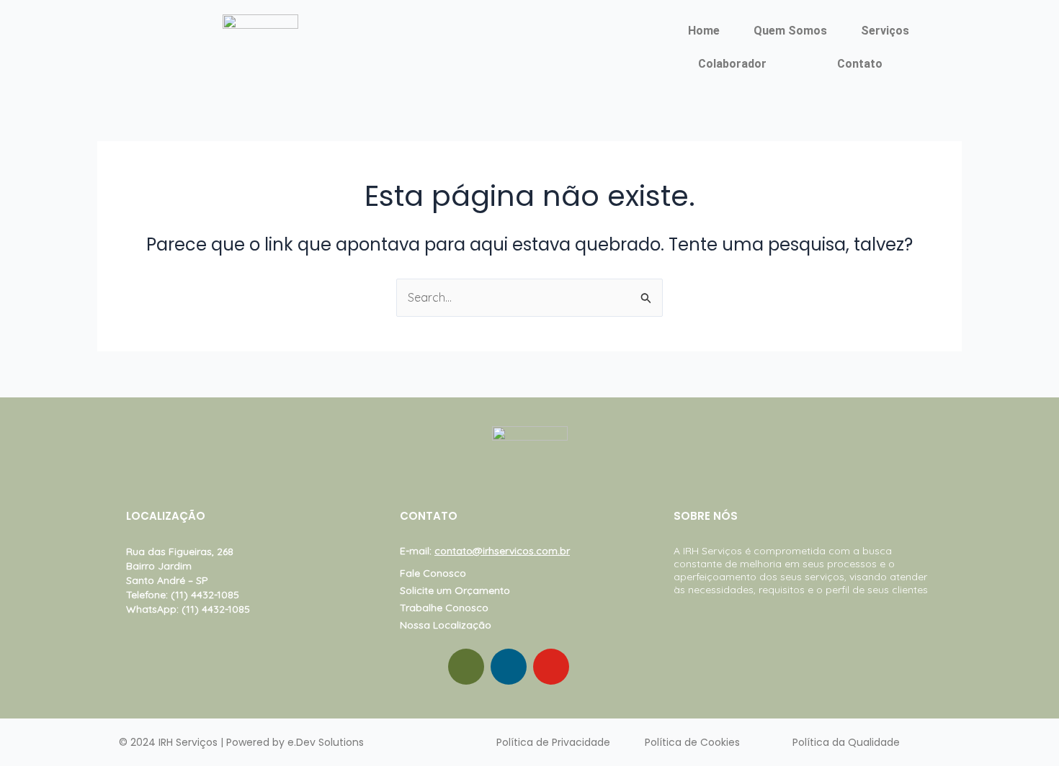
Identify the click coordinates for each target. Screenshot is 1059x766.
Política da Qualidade (846, 742)
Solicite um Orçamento (455, 590)
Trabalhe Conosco (444, 607)
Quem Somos (790, 30)
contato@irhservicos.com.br (502, 550)
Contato (859, 64)
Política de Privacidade (553, 742)
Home (704, 30)
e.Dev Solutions (325, 742)
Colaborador (732, 64)
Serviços (885, 30)
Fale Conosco (433, 573)
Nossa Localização (445, 624)
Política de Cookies (692, 742)
